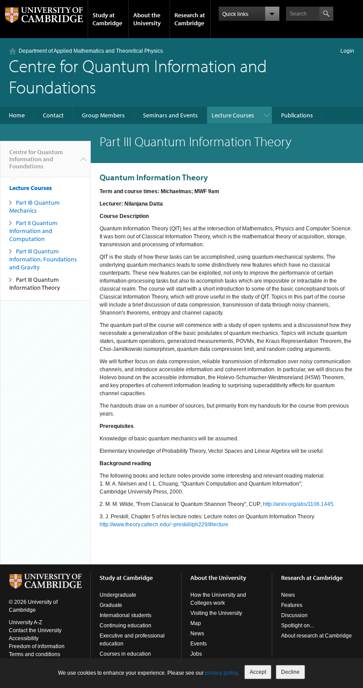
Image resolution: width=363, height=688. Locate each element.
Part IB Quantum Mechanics (34, 206)
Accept (258, 672)
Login (347, 51)
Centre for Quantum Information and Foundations (138, 76)
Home (17, 115)
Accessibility (24, 638)
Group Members (103, 115)
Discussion (294, 615)
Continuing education (125, 625)
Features (291, 605)
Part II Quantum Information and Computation (33, 231)
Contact (53, 115)
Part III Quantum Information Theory (34, 284)
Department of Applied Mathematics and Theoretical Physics (91, 51)
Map (195, 623)
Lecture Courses (233, 115)
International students (125, 615)
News (197, 633)
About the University (147, 19)
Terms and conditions (34, 654)
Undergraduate (118, 595)
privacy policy (221, 673)
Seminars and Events (170, 115)
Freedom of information (37, 646)
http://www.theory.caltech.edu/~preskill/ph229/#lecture (164, 524)
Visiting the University (216, 613)
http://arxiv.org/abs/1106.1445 (298, 504)
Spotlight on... (297, 625)
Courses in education (125, 654)
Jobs (196, 654)
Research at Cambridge (189, 19)
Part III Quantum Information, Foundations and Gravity (43, 259)
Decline (290, 672)
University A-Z (25, 622)
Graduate (111, 605)
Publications (297, 115)
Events (198, 644)
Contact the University (35, 630)
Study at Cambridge (107, 19)
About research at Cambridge (316, 636)
